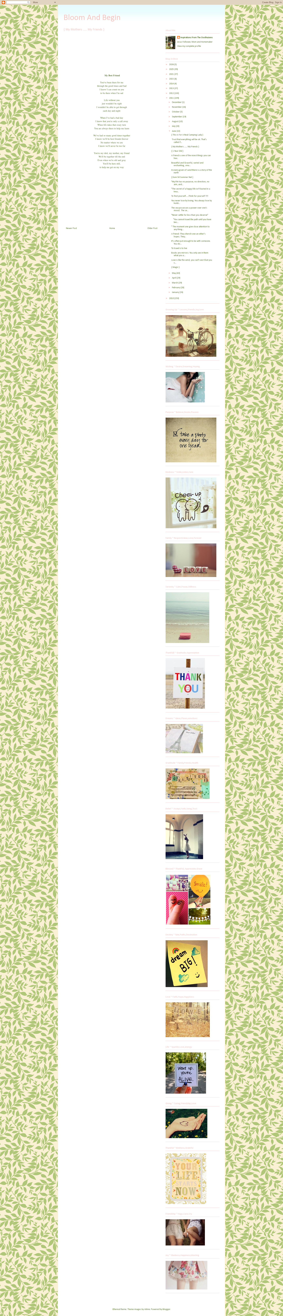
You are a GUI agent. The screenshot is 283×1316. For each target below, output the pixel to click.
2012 (171, 93)
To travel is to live (179, 248)
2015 (171, 79)
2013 (171, 88)
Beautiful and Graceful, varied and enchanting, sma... (187, 164)
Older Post (152, 228)
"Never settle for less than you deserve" (189, 215)
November (177, 107)
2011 (171, 98)
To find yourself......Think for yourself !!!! (189, 196)
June (174, 131)
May (174, 273)
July (174, 126)
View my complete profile (189, 46)
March (175, 283)
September (177, 117)
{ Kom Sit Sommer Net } (182, 177)
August (175, 121)
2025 (171, 69)
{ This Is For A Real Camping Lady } (187, 135)
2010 (171, 298)
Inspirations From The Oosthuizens (196, 37)
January (175, 292)
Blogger (166, 1309)
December (177, 102)
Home (112, 228)
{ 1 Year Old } (177, 151)
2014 (171, 83)
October (176, 112)
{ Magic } (175, 267)
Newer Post (71, 228)
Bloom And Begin (92, 18)
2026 (171, 64)
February (176, 287)
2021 (171, 74)
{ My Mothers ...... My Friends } (185, 146)
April (174, 278)
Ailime (147, 1309)
